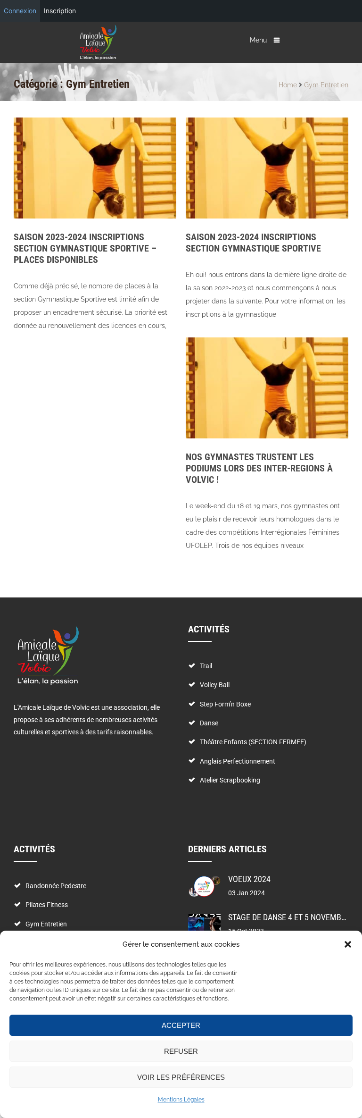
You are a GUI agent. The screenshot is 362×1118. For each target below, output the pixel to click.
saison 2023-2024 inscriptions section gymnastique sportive (253, 242)
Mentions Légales (181, 1099)
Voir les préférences (181, 1077)
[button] (348, 944)
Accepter (181, 1025)
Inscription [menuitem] (60, 11)
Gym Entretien (326, 85)
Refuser (181, 1051)
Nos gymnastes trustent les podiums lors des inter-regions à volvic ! (259, 468)
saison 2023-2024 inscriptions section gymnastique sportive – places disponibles (85, 248)
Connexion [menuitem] (20, 11)
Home (288, 85)
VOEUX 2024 (249, 879)
